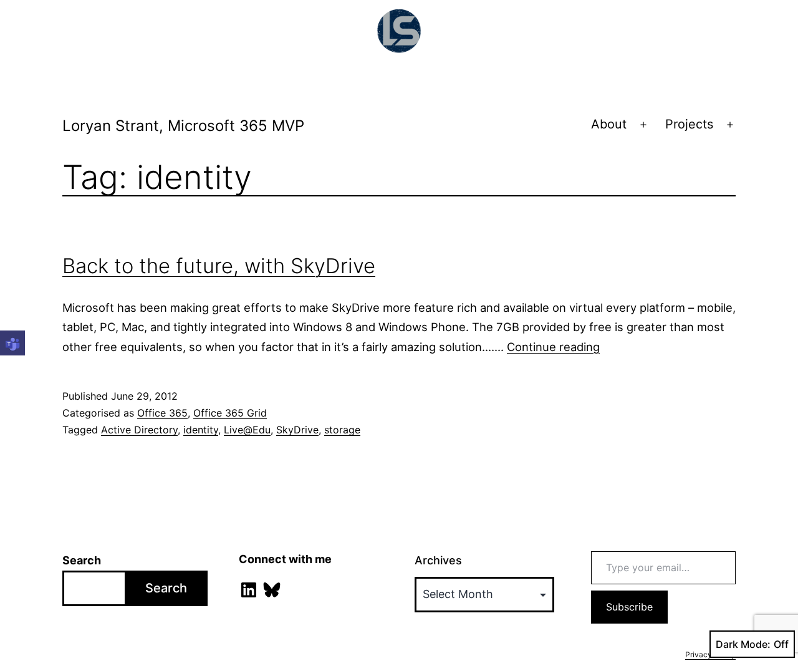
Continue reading (553, 347)
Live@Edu (247, 429)
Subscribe (629, 607)
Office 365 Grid (230, 413)
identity (200, 429)
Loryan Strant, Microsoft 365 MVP (183, 126)
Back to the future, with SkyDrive (218, 265)
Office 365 (162, 413)
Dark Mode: (743, 644)
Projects (689, 124)
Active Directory (139, 429)
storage (342, 429)
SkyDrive (297, 429)
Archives (438, 560)
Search (81, 560)
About (609, 124)
